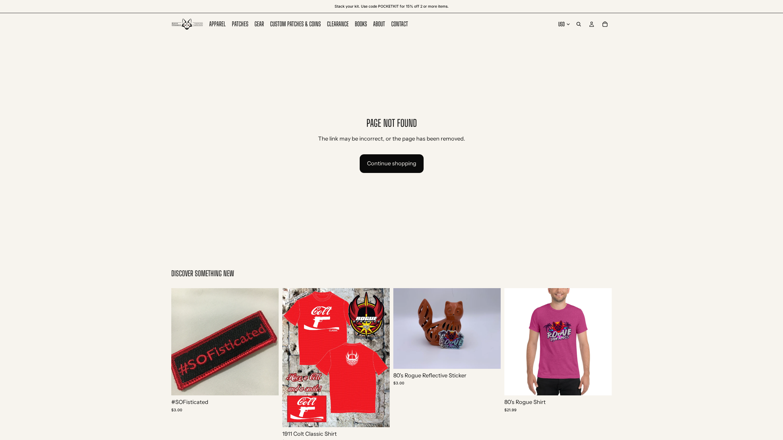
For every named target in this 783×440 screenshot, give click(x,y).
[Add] (269, 386)
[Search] (578, 24)
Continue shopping (391, 163)
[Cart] (605, 24)
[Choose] (380, 417)
